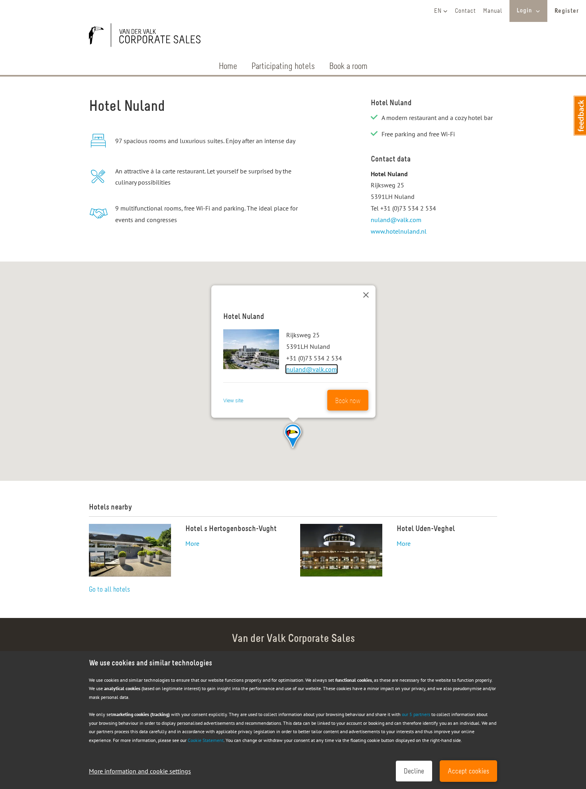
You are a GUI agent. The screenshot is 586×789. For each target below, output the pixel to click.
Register (567, 11)
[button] (293, 436)
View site (233, 400)
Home (228, 66)
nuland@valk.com (396, 220)
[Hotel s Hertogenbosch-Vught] (130, 550)
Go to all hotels (109, 590)
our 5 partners (416, 714)
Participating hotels (283, 66)
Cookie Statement (206, 740)
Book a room (348, 66)
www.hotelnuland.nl (399, 231)
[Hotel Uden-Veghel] (341, 550)
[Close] (366, 295)
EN (438, 11)
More (192, 543)
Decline (414, 771)
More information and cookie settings (140, 771)
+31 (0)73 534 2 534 (408, 208)
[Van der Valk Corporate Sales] (148, 37)
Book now (347, 401)
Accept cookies (468, 771)
